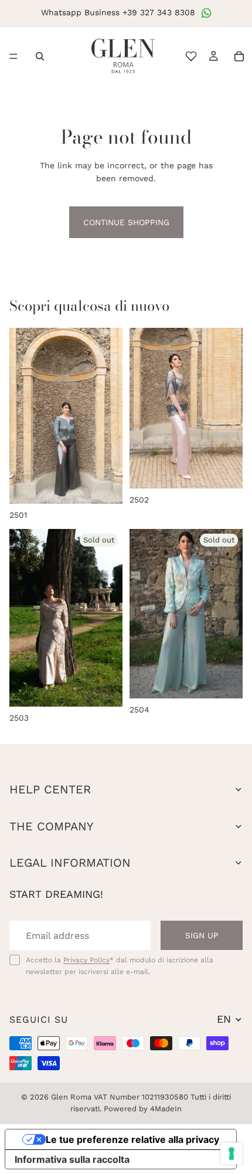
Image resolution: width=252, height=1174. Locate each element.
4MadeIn (166, 1108)
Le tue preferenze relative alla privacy (132, 1139)
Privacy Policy (86, 960)
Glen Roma (71, 1096)
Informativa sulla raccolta (72, 1159)
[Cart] (239, 56)
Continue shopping (126, 222)
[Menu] (13, 56)
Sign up (202, 935)
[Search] (40, 56)
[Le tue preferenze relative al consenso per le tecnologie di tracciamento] (231, 1153)
